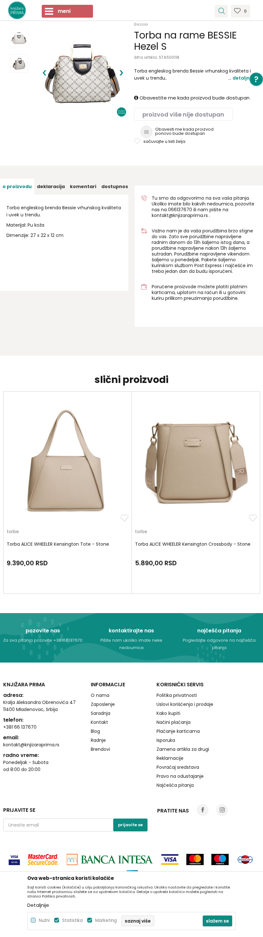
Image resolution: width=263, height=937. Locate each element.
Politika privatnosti (177, 695)
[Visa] (14, 859)
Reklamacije (170, 758)
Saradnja (100, 713)
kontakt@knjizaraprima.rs (180, 215)
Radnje (98, 740)
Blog (95, 731)
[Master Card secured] (43, 859)
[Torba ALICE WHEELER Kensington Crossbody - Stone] (196, 462)
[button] (221, 11)
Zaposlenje (103, 704)
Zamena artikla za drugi (183, 749)
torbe (13, 532)
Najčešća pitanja (175, 785)
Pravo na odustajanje (180, 776)
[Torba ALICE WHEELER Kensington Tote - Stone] (67, 462)
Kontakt (99, 722)
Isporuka (166, 740)
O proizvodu (17, 186)
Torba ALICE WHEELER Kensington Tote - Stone (58, 544)
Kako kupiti (168, 713)
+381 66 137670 (20, 727)
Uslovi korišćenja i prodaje (185, 704)
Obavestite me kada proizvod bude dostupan (194, 97)
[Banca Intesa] (110, 859)
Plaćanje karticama (178, 731)
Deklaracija (51, 186)
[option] (19, 38)
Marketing (106, 920)
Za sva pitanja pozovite (28, 640)
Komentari (83, 186)
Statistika (72, 920)
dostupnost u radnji (125, 186)
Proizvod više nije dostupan (183, 114)
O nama (100, 695)
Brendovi (100, 749)
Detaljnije (244, 78)
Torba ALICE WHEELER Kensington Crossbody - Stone (192, 544)
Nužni (44, 920)
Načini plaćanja (174, 722)
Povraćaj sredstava (178, 767)
